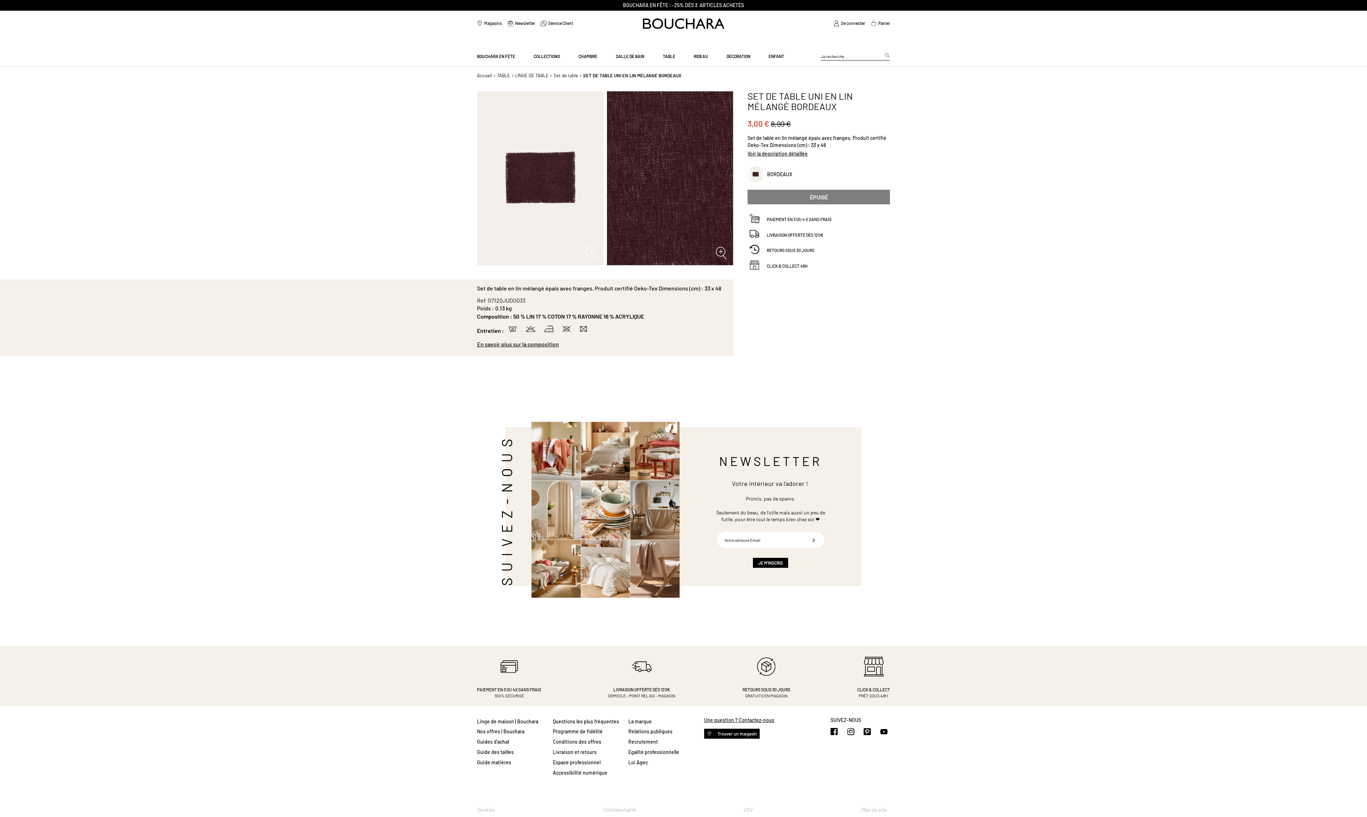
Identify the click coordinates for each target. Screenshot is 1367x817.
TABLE (503, 75)
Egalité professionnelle (653, 752)
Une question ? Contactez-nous (739, 720)
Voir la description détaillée (778, 154)
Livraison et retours (575, 752)
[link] (849, 23)
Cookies (485, 810)
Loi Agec (638, 762)
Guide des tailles (495, 752)
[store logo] (683, 24)
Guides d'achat (493, 742)
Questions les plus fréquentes (586, 721)
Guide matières (494, 762)
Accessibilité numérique (580, 773)
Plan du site (873, 810)
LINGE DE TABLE (532, 75)
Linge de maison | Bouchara (507, 721)
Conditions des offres (577, 742)
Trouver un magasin (736, 734)
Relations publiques (650, 731)
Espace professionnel (577, 762)
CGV (748, 810)
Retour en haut (1354, 797)
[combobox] (855, 56)
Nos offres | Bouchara (500, 731)
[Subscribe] (813, 540)
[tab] (601, 344)
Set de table (566, 75)
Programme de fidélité (578, 731)
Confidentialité (619, 810)
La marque (640, 721)
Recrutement (643, 742)
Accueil (484, 75)
